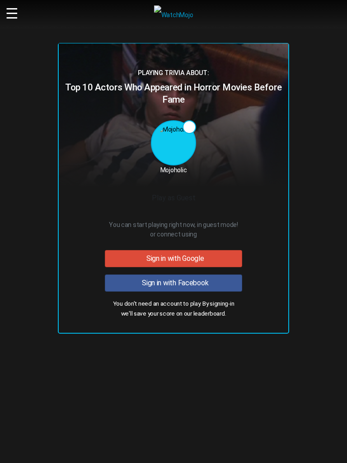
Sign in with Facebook (174, 283)
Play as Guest (174, 198)
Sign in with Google (173, 258)
